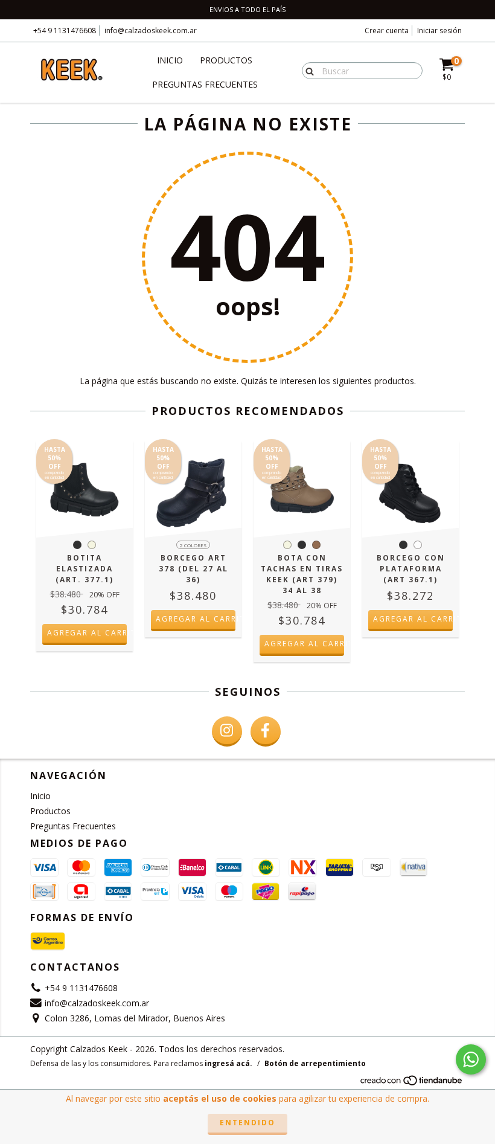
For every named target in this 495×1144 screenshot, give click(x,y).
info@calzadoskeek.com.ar (150, 30)
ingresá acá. (228, 1063)
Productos (226, 60)
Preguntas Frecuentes (205, 84)
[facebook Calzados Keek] (266, 731)
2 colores (193, 545)
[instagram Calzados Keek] (227, 731)
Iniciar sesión (439, 30)
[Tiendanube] (412, 1084)
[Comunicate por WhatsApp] (471, 1059)
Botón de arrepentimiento (315, 1063)
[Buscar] (307, 70)
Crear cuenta (387, 30)
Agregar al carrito (87, 633)
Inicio (170, 60)
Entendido (247, 1122)
